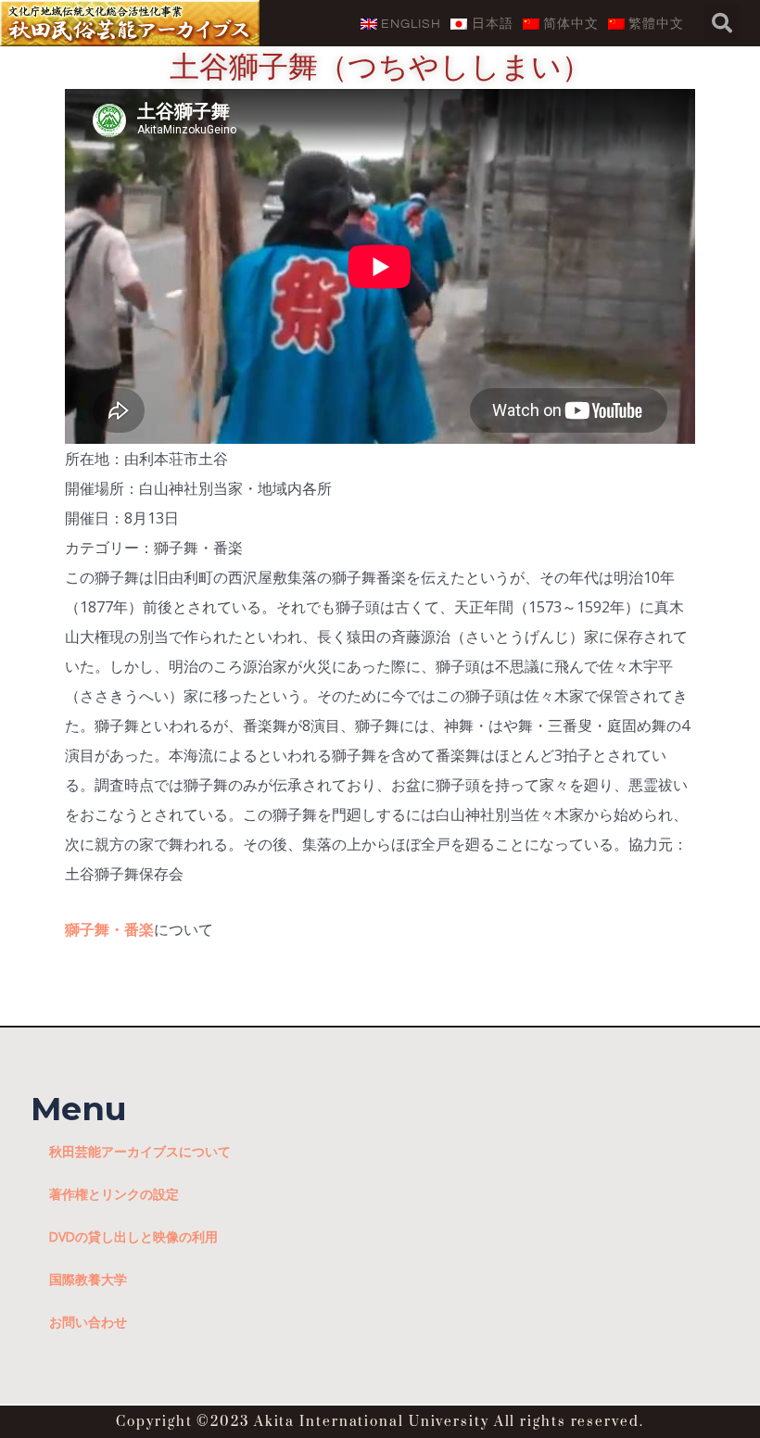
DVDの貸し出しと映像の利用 (133, 1236)
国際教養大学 (88, 1279)
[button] (722, 23)
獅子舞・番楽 (109, 929)
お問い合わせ (88, 1322)
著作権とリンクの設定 (114, 1194)
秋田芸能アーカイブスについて (140, 1151)
